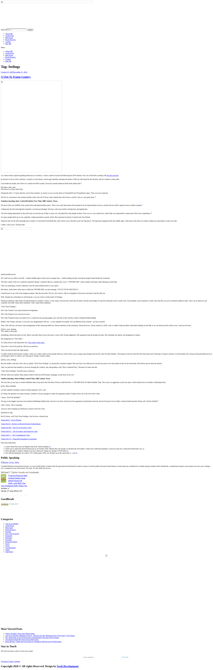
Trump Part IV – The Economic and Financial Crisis (19, 431)
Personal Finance (11, 542)
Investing (8, 540)
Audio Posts (9, 36)
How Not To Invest (12, 534)
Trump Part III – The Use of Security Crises (16, 428)
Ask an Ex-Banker (11, 524)
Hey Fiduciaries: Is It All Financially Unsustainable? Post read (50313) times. (32, 638)
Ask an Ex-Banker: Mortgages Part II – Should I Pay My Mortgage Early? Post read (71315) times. (40, 636)
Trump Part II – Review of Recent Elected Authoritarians (21, 424)
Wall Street (9, 552)
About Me (9, 34)
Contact (8, 42)
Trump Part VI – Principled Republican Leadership (19, 439)
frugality (8, 532)
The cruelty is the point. (36, 342)
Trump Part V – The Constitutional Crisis (15, 435)
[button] (106, 48)
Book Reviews (10, 40)
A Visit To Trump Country (16, 76)
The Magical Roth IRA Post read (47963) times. (22, 640)
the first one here (112, 175)
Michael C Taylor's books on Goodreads (20, 472)
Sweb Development (67, 666)
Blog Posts (9, 38)
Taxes (7, 544)
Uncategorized (10, 548)
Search (3, 30)
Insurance (8, 538)
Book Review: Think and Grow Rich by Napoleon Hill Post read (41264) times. (33, 642)
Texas (7, 546)
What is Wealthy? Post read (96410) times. (20, 634)
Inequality (8, 536)
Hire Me (8, 44)
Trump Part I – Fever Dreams (11, 420)
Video (7, 550)
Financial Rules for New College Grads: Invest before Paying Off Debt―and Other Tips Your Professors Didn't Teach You (14, 480)
